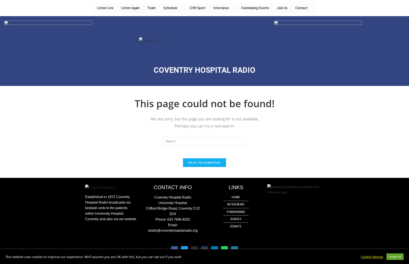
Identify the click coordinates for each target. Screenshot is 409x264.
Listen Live (105, 8)
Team (151, 8)
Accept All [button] (395, 256)
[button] (173, 8)
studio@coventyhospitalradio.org (173, 230)
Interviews (221, 8)
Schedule (170, 8)
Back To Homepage (204, 162)
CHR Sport (198, 8)
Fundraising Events (255, 8)
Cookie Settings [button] (372, 257)
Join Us (282, 8)
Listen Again (130, 8)
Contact (301, 8)
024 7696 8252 (178, 219)
